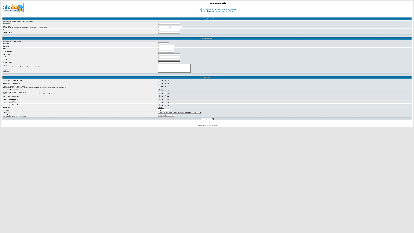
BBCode (5, 70)
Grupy (225, 9)
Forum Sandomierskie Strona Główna (13, 16)
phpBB (203, 125)
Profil (204, 11)
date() (21, 116)
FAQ (203, 9)
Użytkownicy (217, 9)
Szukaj (209, 9)
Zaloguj (233, 11)
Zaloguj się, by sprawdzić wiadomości (218, 11)
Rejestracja (233, 9)
